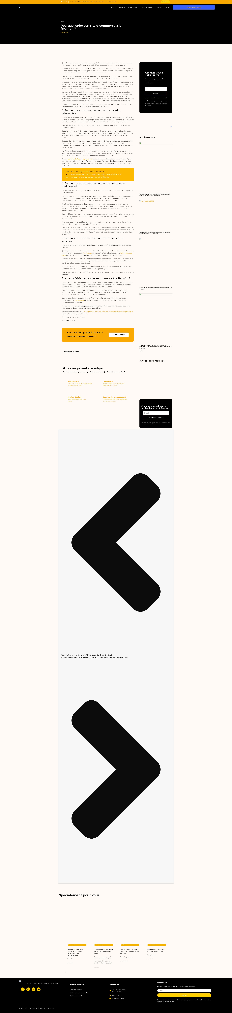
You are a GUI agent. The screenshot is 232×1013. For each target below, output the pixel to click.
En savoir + (165, 1)
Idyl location (87, 159)
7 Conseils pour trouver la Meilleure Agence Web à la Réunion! (155, 288)
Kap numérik (79, 300)
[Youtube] (39, 989)
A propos (122, 7)
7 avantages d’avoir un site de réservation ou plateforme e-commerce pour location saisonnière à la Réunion (155, 347)
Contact (167, 7)
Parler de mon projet (194, 7)
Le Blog (159, 7)
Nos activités (132, 7)
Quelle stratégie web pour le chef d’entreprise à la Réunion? (103, 951)
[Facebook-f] (23, 989)
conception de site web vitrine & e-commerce (100, 312)
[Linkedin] (33, 989)
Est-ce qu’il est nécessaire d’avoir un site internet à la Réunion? (129, 951)
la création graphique (125, 312)
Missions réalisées (147, 7)
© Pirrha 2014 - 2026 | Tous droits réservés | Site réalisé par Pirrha (37, 1008)
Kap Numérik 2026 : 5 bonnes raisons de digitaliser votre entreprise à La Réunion (154, 232)
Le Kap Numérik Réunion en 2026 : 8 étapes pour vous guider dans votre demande (154, 194)
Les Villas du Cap (74, 159)
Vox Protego (87, 253)
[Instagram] (28, 989)
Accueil (113, 7)
